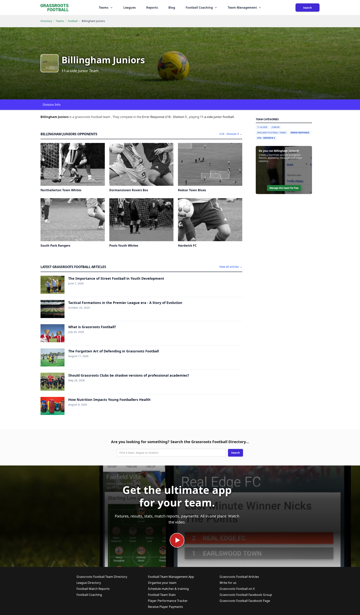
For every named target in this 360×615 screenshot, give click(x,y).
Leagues (129, 7)
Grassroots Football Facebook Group (246, 595)
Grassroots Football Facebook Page (245, 601)
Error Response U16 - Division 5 (165, 117)
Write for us (228, 583)
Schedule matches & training (168, 589)
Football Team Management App (171, 577)
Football (73, 21)
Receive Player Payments (165, 607)
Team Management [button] (242, 7)
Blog (171, 7)
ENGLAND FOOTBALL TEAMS (271, 132)
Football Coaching (89, 595)
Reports (152, 7)
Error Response (300, 132)
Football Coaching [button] (199, 7)
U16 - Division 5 (266, 137)
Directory (46, 21)
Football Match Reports (93, 589)
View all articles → (230, 266)
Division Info (52, 105)
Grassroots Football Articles (239, 577)
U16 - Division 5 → (230, 134)
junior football (224, 117)
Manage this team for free (283, 188)
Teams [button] (103, 7)
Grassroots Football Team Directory (101, 577)
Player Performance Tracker (168, 601)
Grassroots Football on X (237, 589)
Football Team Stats (162, 595)
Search (307, 7)
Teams (60, 21)
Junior (275, 127)
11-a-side (207, 117)
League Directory (88, 583)
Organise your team (162, 583)
